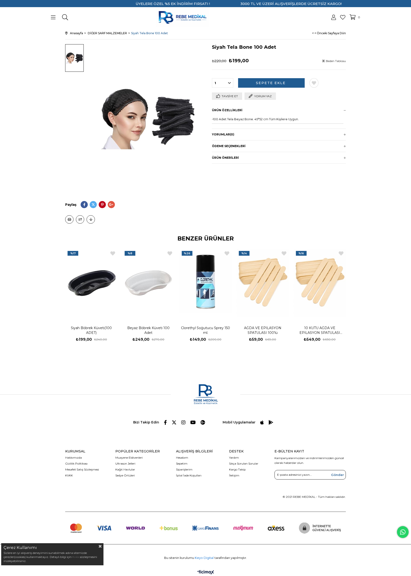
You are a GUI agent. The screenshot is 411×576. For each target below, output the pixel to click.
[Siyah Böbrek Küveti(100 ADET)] (91, 283)
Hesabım (182, 457)
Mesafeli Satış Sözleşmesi (82, 469)
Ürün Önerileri (225, 157)
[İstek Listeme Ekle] (69, 219)
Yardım (234, 457)
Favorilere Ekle (112, 253)
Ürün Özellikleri (227, 110)
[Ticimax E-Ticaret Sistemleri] (205, 572)
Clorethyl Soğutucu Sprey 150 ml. (205, 330)
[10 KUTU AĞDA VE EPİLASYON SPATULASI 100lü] (320, 283)
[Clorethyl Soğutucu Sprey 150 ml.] (205, 283)
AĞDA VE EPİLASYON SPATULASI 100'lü (262, 330)
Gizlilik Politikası (76, 463)
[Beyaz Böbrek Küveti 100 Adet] (148, 283)
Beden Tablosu (335, 61)
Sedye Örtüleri (125, 475)
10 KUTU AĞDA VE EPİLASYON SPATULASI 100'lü (319, 330)
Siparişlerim (184, 469)
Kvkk (75, 557)
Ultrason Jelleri (125, 463)
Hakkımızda (73, 457)
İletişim (234, 475)
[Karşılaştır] (80, 219)
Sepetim (181, 463)
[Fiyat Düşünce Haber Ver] (91, 219)
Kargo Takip (237, 469)
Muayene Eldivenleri (129, 457)
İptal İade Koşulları (188, 475)
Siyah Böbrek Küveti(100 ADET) (91, 330)
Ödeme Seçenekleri (228, 146)
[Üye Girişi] (333, 17)
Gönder (337, 475)
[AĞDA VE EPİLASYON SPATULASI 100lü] (262, 283)
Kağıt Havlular (125, 469)
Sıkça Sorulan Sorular (243, 463)
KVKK (69, 475)
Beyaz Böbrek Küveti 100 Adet (148, 330)
